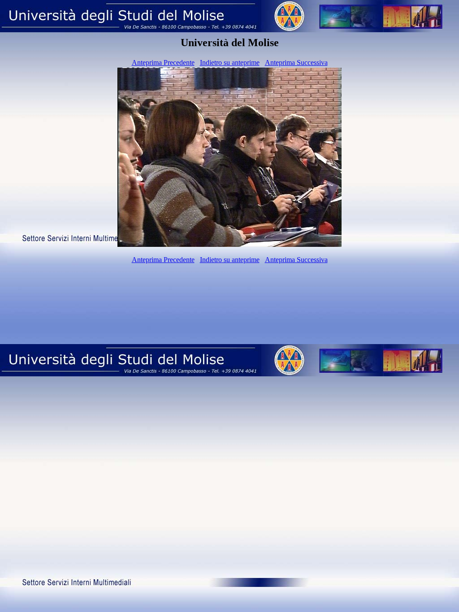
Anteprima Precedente (163, 62)
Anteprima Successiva (296, 62)
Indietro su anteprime (230, 62)
